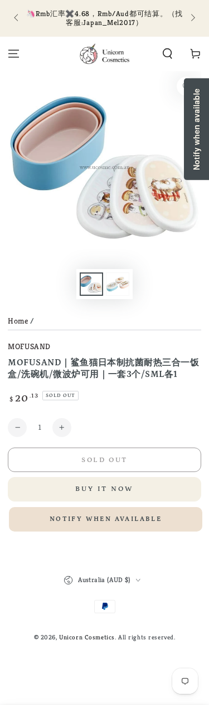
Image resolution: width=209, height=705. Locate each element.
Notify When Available (106, 519)
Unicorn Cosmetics (87, 637)
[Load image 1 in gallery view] (91, 284)
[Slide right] (192, 18)
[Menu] (13, 54)
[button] (167, 54)
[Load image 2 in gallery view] (117, 284)
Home (18, 321)
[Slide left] (17, 18)
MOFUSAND (29, 346)
